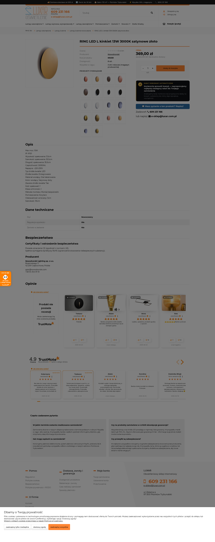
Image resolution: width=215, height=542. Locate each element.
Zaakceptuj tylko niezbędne (17, 527)
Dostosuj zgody (39, 527)
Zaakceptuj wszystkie (59, 527)
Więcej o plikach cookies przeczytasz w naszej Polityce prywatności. (33, 521)
